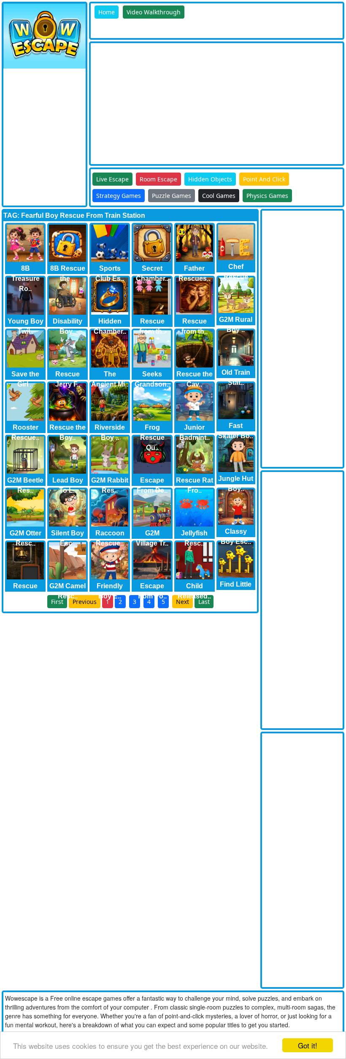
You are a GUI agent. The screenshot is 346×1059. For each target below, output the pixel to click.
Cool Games (218, 196)
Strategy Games (118, 196)
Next (182, 602)
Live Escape (112, 179)
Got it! (307, 1045)
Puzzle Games (171, 196)
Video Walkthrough (154, 12)
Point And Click (264, 179)
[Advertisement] (218, 102)
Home (106, 12)
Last (204, 602)
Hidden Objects (210, 179)
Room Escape (158, 179)
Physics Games (267, 196)
